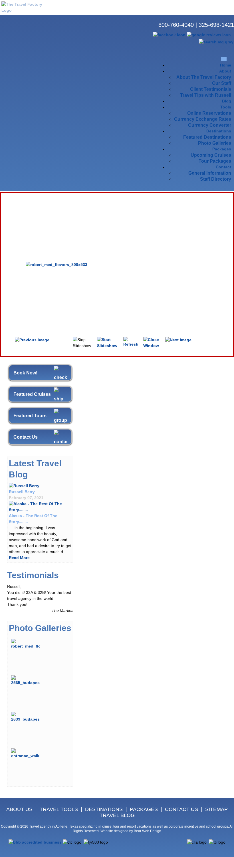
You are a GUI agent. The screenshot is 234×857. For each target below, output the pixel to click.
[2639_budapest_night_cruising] (25, 717)
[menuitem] (225, 65)
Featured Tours (30, 415)
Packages (144, 809)
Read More (19, 557)
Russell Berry (22, 491)
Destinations (104, 809)
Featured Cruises (32, 394)
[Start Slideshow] (108, 342)
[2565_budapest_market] (25, 680)
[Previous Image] (32, 339)
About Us (19, 809)
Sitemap (216, 809)
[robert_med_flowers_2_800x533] (25, 644)
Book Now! (25, 372)
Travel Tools (59, 809)
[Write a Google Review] (209, 34)
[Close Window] (152, 342)
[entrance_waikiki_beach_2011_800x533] (25, 753)
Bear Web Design (147, 831)
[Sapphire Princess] (40, 506)
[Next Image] (178, 339)
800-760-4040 (176, 25)
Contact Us (25, 437)
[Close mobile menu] (224, 59)
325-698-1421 (216, 25)
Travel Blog (117, 815)
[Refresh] (131, 341)
